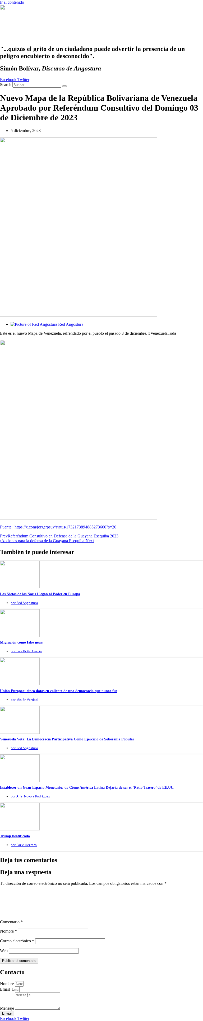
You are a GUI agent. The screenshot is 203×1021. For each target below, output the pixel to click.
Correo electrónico (17, 941)
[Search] (64, 86)
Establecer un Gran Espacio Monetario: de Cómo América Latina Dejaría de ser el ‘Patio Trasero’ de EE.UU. (87, 788)
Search (5, 84)
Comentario (11, 922)
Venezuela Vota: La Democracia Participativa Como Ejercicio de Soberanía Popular (67, 739)
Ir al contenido (12, 2)
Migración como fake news (21, 642)
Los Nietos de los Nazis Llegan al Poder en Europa (40, 594)
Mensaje (7, 1008)
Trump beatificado (15, 836)
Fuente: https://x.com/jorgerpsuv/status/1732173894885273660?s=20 (58, 527)
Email (5, 989)
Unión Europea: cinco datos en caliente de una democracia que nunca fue (58, 691)
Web (4, 950)
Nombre (8, 931)
